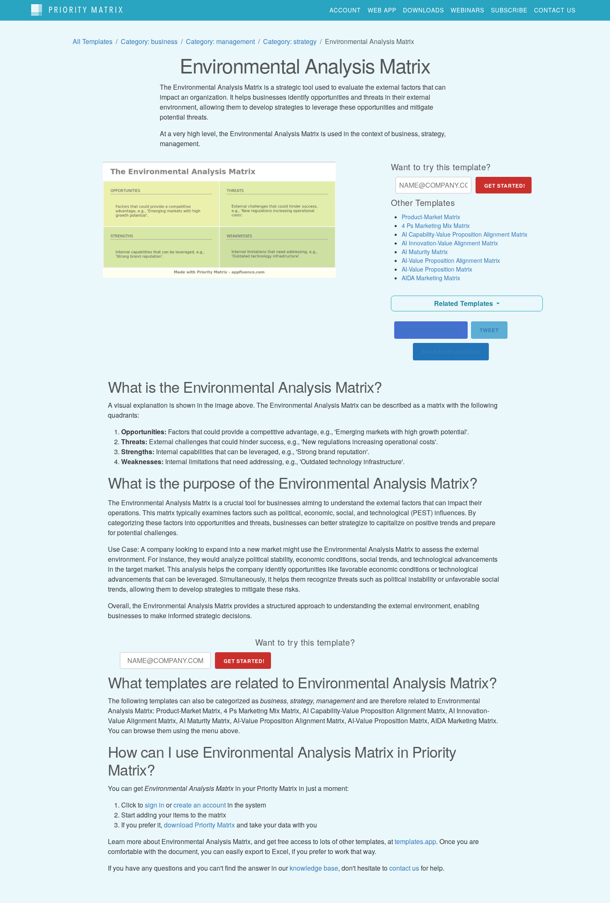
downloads (423, 10)
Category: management (220, 41)
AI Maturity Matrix (425, 251)
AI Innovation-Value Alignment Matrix (450, 243)
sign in (154, 805)
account (345, 10)
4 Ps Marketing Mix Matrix (436, 225)
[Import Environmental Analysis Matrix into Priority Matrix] (219, 220)
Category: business (149, 41)
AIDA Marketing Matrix (431, 278)
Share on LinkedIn (451, 351)
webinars (467, 10)
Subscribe (509, 10)
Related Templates (464, 303)
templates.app (415, 841)
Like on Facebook (431, 330)
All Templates (92, 41)
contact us (555, 10)
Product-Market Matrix (431, 217)
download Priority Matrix (199, 825)
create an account (199, 805)
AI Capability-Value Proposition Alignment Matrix (464, 234)
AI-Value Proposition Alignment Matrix (451, 260)
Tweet (489, 330)
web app (382, 10)
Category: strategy (290, 41)
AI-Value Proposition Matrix (437, 269)
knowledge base (314, 868)
